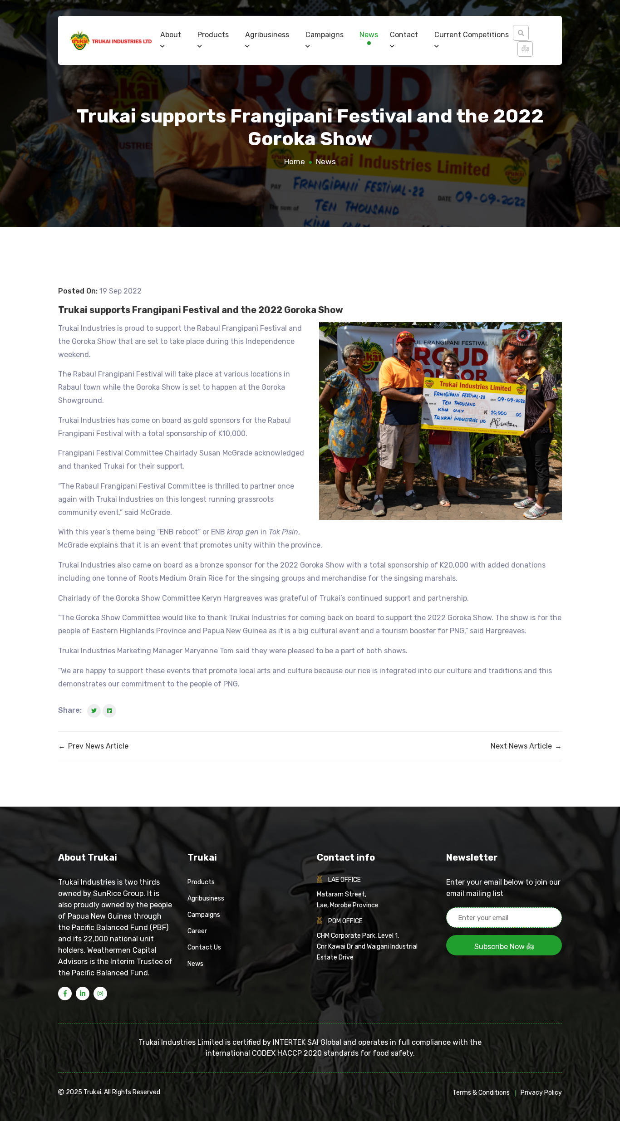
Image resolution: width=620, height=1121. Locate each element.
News (368, 34)
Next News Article (526, 746)
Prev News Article (93, 746)
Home (294, 161)
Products (213, 34)
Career (197, 931)
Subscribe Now (500, 946)
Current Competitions (471, 34)
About (170, 34)
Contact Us (204, 947)
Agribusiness (267, 34)
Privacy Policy (541, 1093)
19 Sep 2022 (120, 291)
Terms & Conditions (481, 1093)
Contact (404, 34)
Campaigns (324, 34)
